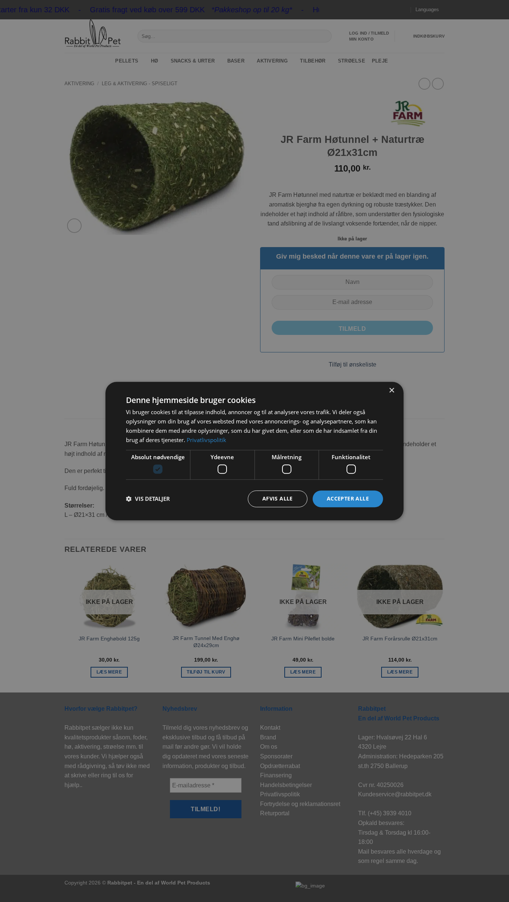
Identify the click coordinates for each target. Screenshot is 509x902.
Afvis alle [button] (277, 498)
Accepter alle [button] (348, 498)
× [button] (391, 390)
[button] (148, 499)
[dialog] (254, 451)
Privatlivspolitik (206, 440)
